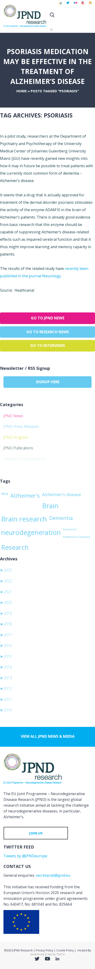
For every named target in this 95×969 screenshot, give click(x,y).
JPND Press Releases (21, 426)
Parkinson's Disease (76, 537)
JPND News (13, 415)
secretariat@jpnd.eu (53, 875)
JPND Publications (18, 448)
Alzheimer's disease (61, 494)
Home (21, 91)
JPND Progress (15, 437)
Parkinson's (69, 529)
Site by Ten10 (56, 954)
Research (15, 547)
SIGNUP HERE (47, 381)
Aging (4, 493)
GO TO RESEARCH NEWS (47, 331)
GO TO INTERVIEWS (47, 345)
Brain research (24, 519)
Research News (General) (24, 458)
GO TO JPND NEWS (47, 318)
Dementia (61, 517)
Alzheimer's (25, 495)
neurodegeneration (31, 532)
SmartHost (37, 954)
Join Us (36, 833)
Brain (50, 505)
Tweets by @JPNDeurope (25, 855)
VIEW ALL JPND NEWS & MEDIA (47, 736)
